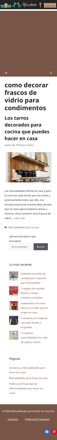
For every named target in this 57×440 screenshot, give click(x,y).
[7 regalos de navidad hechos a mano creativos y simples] (13, 291)
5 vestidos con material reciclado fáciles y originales (34, 322)
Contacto (13, 419)
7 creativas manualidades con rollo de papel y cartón (34, 337)
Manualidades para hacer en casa (28, 378)
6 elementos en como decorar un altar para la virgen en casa (34, 308)
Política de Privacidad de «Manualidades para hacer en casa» (26, 388)
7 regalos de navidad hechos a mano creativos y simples (33, 293)
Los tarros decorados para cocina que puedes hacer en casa (27, 128)
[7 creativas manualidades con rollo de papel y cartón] (13, 336)
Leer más (19, 218)
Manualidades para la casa (24, 227)
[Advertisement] (28, 39)
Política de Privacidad (37, 419)
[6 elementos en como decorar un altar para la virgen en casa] (13, 306)
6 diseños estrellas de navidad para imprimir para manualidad (33, 278)
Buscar (41, 246)
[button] (51, 73)
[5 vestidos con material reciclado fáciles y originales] (13, 321)
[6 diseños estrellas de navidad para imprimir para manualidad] (13, 276)
